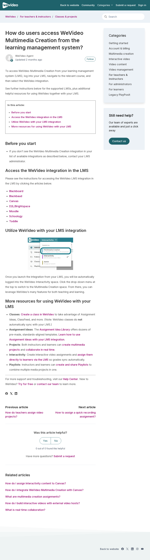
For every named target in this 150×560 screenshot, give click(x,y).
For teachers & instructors (35, 16)
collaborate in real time (40, 349)
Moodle (14, 211)
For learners (116, 89)
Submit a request (126, 5)
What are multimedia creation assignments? (32, 496)
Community (88, 5)
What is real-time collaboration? (25, 509)
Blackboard (16, 191)
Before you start (21, 112)
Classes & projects (66, 16)
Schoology (15, 216)
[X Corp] (11, 393)
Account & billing (119, 48)
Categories (104, 5)
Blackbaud (15, 196)
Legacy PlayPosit (119, 94)
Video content (118, 64)
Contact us (119, 141)
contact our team (47, 384)
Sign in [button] (142, 5)
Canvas (13, 201)
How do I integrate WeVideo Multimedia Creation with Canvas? (44, 490)
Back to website (69, 5)
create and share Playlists (72, 364)
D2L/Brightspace (19, 206)
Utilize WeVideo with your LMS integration (36, 121)
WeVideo (10, 16)
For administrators (120, 84)
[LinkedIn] (16, 393)
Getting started (118, 43)
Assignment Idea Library (55, 329)
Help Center (70, 379)
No (56, 440)
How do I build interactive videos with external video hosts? (42, 503)
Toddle (13, 221)
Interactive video (119, 59)
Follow (90, 59)
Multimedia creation (121, 53)
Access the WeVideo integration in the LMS (36, 117)
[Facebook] (6, 393)
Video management (121, 69)
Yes (45, 440)
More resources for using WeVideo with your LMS (41, 126)
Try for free (25, 384)
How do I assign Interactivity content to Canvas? (35, 483)
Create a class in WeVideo (37, 314)
